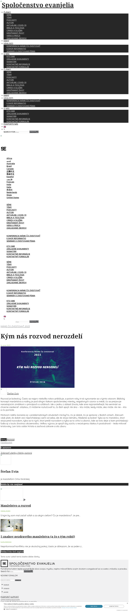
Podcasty (12, 20)
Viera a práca (13, 35)
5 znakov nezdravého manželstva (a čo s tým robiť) (38, 536)
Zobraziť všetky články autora (16, 452)
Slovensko (8, 155)
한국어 (9, 189)
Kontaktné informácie (18, 64)
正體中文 (10, 171)
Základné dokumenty (18, 59)
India (9, 184)
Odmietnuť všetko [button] (113, 606)
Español (10, 176)
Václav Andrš (5, 511)
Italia (9, 187)
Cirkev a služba (14, 30)
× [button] (127, 603)
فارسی (9, 179)
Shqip (9, 195)
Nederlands (12, 192)
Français (10, 182)
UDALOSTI (8, 43)
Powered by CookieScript (122, 610)
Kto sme (11, 56)
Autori (10, 22)
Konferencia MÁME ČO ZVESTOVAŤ (23, 46)
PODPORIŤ (5, 597)
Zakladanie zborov (17, 38)
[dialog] (64, 606)
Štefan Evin (13, 393)
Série (9, 15)
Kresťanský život (15, 33)
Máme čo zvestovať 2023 (15, 326)
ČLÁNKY (7, 12)
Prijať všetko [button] (94, 606)
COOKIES (17, 599)
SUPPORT (14, 597)
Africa (9, 158)
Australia (11, 163)
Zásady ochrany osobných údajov (69, 607)
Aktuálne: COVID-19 (16, 25)
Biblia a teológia (15, 28)
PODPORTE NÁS (11, 124)
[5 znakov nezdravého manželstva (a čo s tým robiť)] (12, 530)
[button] (4, 129)
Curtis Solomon (6, 542)
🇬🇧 (5, 126)
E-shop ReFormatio (16, 48)
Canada (10, 168)
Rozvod (10, 439)
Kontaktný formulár (18, 67)
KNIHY (6, 41)
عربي (9, 161)
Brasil (9, 166)
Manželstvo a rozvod (16, 505)
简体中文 (10, 174)
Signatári (11, 61)
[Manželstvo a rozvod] (13, 499)
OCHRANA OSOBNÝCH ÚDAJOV (8, 599)
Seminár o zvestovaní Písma (21, 51)
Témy (9, 17)
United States (13, 197)
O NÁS (6, 54)
